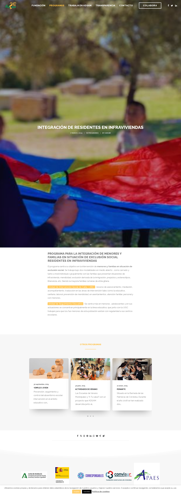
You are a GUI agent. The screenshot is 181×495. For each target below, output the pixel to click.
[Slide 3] (93, 416)
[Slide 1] (87, 416)
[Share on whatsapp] (93, 435)
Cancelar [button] (86, 492)
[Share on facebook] (77, 435)
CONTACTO (126, 5)
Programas (93, 133)
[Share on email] (103, 435)
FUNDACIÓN (38, 5)
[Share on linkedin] (90, 435)
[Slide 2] (90, 416)
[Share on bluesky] (96, 435)
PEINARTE (86, 389)
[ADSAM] (10, 5)
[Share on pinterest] (87, 435)
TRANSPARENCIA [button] (105, 5)
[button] (168, 5)
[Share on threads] (84, 435)
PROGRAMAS (56, 5)
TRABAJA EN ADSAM (79, 5)
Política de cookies (101, 491)
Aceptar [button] (76, 492)
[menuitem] (38, 5)
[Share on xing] (100, 435)
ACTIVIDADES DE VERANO (51, 389)
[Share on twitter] (80, 435)
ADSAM (108, 133)
